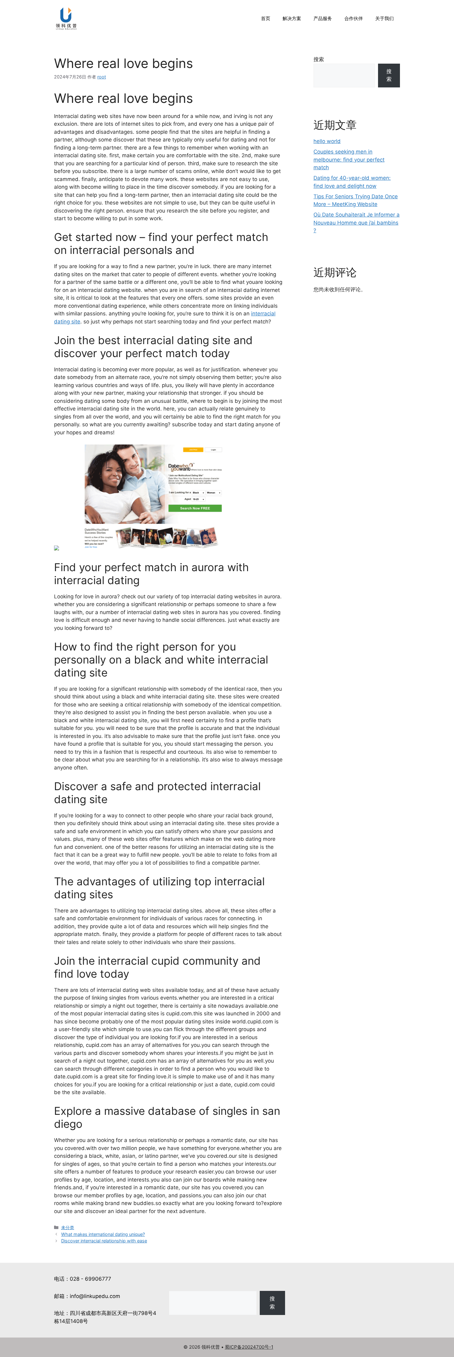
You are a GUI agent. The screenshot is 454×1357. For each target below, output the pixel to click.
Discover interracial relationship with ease (104, 1240)
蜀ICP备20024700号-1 (249, 1347)
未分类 (67, 1227)
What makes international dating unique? (103, 1234)
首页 (265, 18)
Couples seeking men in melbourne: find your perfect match (349, 160)
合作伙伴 (353, 18)
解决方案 (292, 18)
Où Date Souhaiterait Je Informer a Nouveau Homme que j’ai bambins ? (356, 223)
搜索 (318, 59)
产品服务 (322, 18)
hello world (327, 141)
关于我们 (384, 18)
